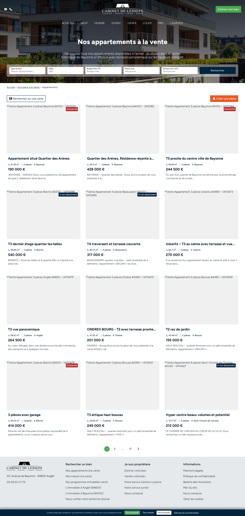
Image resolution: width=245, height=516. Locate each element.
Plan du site (190, 487)
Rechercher (217, 70)
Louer (147, 23)
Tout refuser (148, 512)
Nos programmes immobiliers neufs (87, 482)
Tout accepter (132, 512)
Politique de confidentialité (199, 476)
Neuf (84, 23)
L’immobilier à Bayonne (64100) (84, 493)
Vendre (99, 23)
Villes (51, 68)
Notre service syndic (136, 487)
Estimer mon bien (228, 9)
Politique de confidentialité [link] (186, 512)
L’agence (176, 23)
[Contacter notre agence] (5, 9)
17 (130, 448)
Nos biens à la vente (28, 87)
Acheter (68, 23)
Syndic (116, 23)
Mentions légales (193, 470)
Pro (160, 23)
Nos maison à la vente (79, 476)
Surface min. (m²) (170, 68)
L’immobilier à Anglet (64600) (83, 487)
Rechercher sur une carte (27, 98)
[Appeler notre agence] (10, 9)
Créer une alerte (226, 98)
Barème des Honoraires (197, 482)
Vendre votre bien (134, 476)
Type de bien (16, 68)
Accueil (11, 87)
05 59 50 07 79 (16, 482)
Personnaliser (164, 512)
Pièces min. (130, 68)
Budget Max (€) (93, 68)
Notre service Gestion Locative (142, 482)
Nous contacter (133, 493)
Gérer (132, 23)
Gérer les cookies (193, 499)
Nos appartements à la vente (83, 470)
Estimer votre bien (135, 470)
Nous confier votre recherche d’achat (88, 499)
